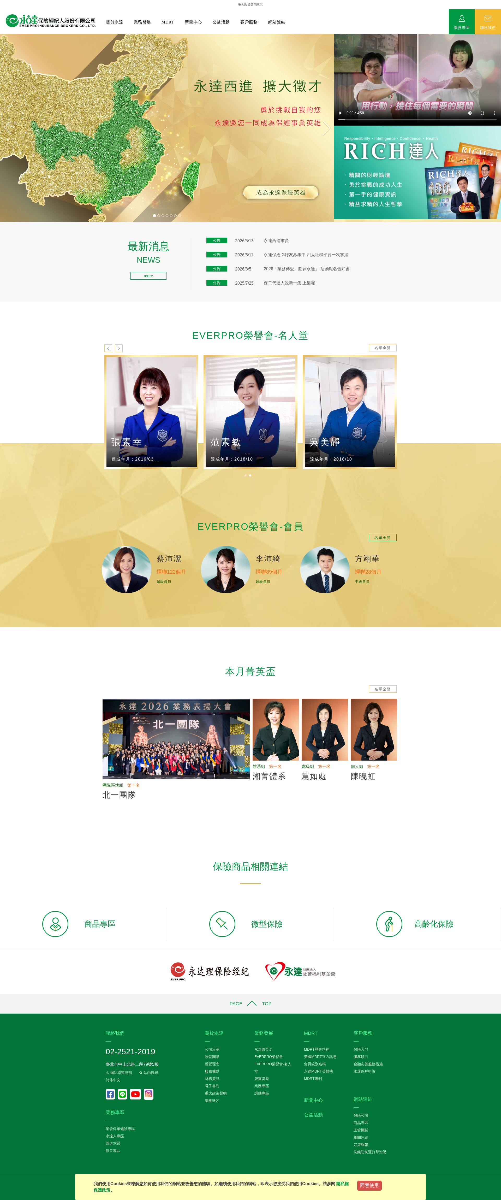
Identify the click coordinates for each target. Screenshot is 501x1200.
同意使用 (369, 1185)
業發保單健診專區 (120, 1129)
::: (1, 244)
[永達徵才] (167, 128)
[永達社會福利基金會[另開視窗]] (300, 971)
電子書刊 (212, 1086)
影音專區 (113, 1151)
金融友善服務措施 (368, 1064)
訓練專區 (261, 1093)
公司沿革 (212, 1049)
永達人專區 (115, 1136)
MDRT (168, 22)
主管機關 (361, 1130)
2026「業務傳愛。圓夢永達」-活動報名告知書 (307, 269)
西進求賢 (113, 1143)
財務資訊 (212, 1079)
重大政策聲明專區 (250, 5)
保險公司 (361, 1115)
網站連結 (276, 22)
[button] (25, 128)
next (119, 348)
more (148, 276)
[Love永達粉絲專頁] (112, 1094)
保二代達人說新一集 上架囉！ (291, 283)
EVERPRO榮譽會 (268, 1057)
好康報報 (361, 1145)
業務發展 (142, 22)
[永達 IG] (148, 1094)
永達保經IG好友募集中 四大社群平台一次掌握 (306, 254)
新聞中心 (193, 22)
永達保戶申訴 (364, 1071)
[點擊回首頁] (49, 21)
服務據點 (212, 1071)
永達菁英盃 (263, 1049)
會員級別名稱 (315, 1064)
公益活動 (221, 22)
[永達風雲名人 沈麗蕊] (350, 412)
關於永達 (114, 22)
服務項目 (361, 1057)
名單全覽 (382, 348)
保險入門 (361, 1049)
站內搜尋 (150, 1072)
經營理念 (212, 1064)
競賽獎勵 (261, 1079)
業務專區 (462, 27)
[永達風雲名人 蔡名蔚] (250, 412)
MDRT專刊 (313, 1079)
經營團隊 (212, 1057)
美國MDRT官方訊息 (320, 1057)
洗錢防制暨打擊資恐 (370, 1152)
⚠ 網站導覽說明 (119, 1072)
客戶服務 (249, 22)
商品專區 (361, 1123)
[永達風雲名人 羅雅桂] (151, 412)
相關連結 (361, 1137)
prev (108, 348)
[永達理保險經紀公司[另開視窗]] (210, 971)
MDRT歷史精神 (316, 1049)
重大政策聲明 (216, 1093)
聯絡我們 (488, 27)
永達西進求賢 (276, 240)
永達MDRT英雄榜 (318, 1071)
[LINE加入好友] (124, 1094)
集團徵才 (212, 1100)
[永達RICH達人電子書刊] (417, 172)
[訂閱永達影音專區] (137, 1094)
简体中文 (113, 1080)
